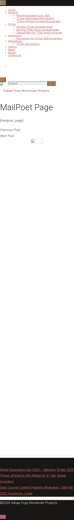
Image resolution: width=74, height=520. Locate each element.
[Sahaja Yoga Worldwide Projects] (25, 91)
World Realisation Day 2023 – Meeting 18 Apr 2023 (37, 470)
